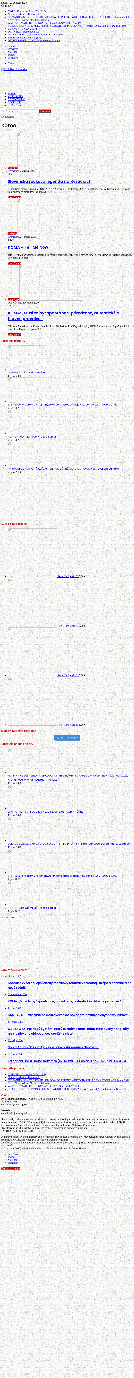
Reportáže (15, 105)
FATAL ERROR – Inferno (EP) (24, 37)
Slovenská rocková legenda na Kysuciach (50, 181)
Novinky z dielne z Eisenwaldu (24, 14)
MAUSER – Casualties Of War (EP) (27, 11)
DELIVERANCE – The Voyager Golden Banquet (34, 40)
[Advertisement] (60, 81)
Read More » (14, 197)
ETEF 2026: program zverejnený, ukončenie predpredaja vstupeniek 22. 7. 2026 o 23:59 (62, 404)
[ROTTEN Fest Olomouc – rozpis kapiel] (26, 433)
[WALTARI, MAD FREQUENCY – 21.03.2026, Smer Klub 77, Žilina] (26, 808)
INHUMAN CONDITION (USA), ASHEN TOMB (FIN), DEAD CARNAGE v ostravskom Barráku (63, 469)
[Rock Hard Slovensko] (14, 69)
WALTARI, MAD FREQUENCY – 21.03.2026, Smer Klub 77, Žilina (44, 22)
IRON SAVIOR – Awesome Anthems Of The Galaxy (36, 34)
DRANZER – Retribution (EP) (24, 31)
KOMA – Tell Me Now (28, 247)
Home (4, 116)
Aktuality (15, 96)
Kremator (13, 170)
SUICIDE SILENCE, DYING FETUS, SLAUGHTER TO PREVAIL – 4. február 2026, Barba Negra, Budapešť (67, 25)
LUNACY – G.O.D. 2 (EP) (22, 28)
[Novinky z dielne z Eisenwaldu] (26, 369)
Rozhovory (16, 99)
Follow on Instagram (69, 737)
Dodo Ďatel (14, 302)
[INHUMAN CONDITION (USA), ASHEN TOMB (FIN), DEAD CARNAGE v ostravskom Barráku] (26, 465)
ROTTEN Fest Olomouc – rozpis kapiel (32, 437)
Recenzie (14, 102)
